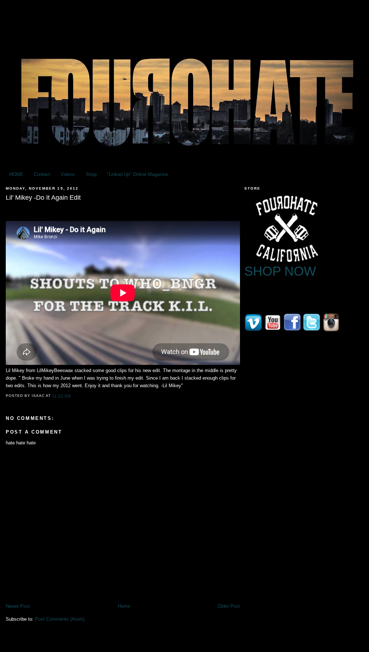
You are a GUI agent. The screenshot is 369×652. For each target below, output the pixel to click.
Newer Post (18, 606)
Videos (68, 174)
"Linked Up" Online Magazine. (138, 174)
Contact (42, 174)
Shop (91, 174)
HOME (16, 174)
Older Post (229, 606)
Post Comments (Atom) (59, 619)
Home (124, 606)
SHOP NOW (280, 271)
